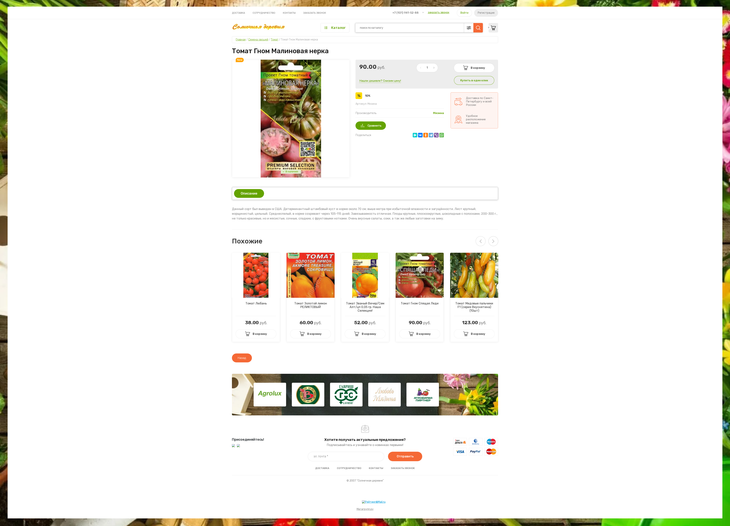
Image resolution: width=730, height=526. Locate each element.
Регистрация (486, 12)
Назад (242, 358)
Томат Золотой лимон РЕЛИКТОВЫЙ (310, 305)
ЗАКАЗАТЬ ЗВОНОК (314, 12)
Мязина (438, 113)
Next (493, 241)
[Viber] (436, 135)
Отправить (405, 456)
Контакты (289, 12)
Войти (464, 12)
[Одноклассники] (425, 135)
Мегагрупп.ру (365, 509)
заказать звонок (438, 12)
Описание (249, 193)
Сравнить (374, 125)
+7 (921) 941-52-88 (405, 12)
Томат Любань (256, 303)
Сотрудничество (264, 12)
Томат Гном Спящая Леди (420, 303)
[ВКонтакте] (420, 135)
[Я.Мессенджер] (415, 135)
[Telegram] (431, 135)
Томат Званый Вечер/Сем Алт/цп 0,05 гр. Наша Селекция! (365, 307)
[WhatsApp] (441, 135)
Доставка (238, 12)
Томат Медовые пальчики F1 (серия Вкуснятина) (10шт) (474, 307)
